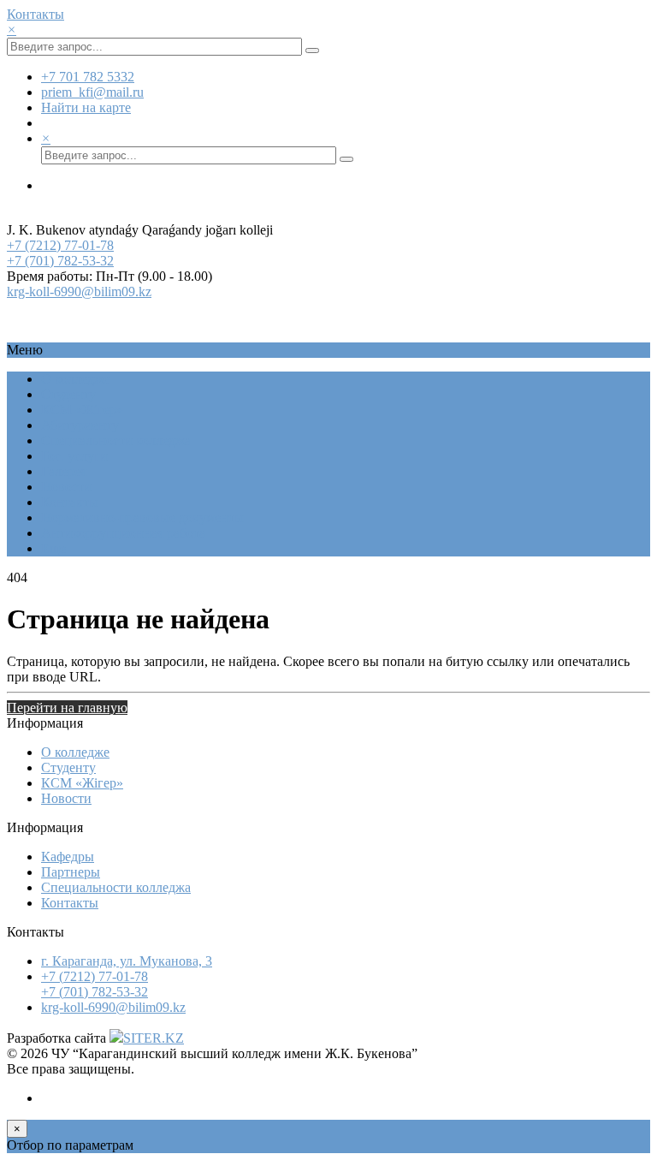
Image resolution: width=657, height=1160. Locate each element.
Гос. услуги (74, 456)
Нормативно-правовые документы (142, 517)
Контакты (35, 14)
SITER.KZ (153, 1038)
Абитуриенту (80, 425)
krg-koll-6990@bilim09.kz (79, 291)
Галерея (63, 471)
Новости (66, 486)
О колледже (75, 379)
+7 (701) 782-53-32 (60, 260)
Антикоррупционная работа (123, 533)
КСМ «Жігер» (82, 409)
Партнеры (70, 872)
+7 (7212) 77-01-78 (60, 245)
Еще (53, 548)
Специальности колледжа (116, 440)
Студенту (68, 394)
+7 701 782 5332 (87, 76)
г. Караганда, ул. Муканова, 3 (126, 961)
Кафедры (67, 856)
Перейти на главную (67, 707)
